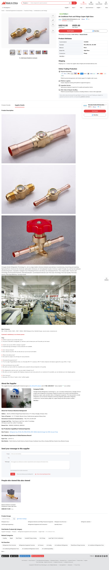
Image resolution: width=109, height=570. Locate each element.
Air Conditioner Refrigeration (61, 545)
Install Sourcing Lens (38, 556)
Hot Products (24, 560)
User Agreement (62, 564)
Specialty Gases (58, 524)
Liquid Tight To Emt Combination (55, 538)
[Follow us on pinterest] (104, 556)
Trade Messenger (25, 556)
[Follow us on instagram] (100, 556)
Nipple (11, 538)
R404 (25, 432)
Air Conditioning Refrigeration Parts (11, 548)
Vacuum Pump (54, 432)
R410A (28, 432)
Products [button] (25, 3)
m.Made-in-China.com (58, 562)
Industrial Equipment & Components (14, 10)
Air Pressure (40, 545)
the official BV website (35, 386)
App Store (5, 556)
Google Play (14, 556)
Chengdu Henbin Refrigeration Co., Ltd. (71, 19)
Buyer (73, 7)
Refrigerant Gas (13, 432)
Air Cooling (49, 545)
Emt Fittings (42, 538)
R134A (19, 432)
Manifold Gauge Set (42, 432)
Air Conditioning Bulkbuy (47, 548)
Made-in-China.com (48, 562)
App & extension (89, 7)
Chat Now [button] (96, 31)
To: (9, 458)
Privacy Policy (77, 564)
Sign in (106, 4)
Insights (85, 560)
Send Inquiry (70, 31)
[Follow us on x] (98, 556)
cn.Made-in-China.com (68, 562)
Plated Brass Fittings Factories (78, 545)
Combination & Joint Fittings (40, 10)
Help (81, 7)
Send (13, 474)
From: (8, 454)
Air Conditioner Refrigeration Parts (96, 545)
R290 (49, 432)
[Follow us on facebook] (96, 556)
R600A (35, 432)
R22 (23, 432)
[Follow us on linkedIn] (107, 556)
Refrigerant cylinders (86, 521)
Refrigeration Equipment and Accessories (37, 524)
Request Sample (83, 34)
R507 (32, 432)
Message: (7, 461)
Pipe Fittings (19, 538)
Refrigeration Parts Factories (9, 545)
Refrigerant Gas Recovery (60, 521)
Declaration (70, 564)
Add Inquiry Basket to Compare (29, 58)
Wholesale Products (54, 560)
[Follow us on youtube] (102, 556)
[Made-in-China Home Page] (9, 3)
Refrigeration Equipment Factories (27, 545)
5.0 (90, 107)
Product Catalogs (22, 518)
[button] (70, 3)
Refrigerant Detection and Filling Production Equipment (40, 521)
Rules (106, 7)
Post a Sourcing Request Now (42, 474)
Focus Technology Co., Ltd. (44, 564)
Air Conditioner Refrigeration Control (30, 548)
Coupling (5, 538)
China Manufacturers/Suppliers (42, 560)
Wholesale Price (63, 560)
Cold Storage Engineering (7, 524)
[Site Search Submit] (74, 3)
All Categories (6, 7)
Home (2, 10)
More (2, 551)
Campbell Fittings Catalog (31, 538)
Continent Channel (71, 560)
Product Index (80, 560)
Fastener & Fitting (28, 10)
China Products (32, 560)
